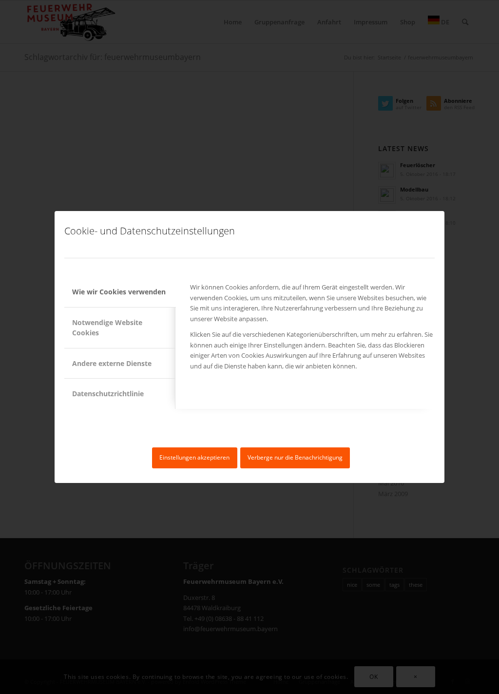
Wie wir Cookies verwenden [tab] (119, 291)
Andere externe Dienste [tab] (112, 363)
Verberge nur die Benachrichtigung (295, 457)
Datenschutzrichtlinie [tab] (108, 393)
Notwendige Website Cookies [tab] (107, 327)
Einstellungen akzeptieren (194, 457)
